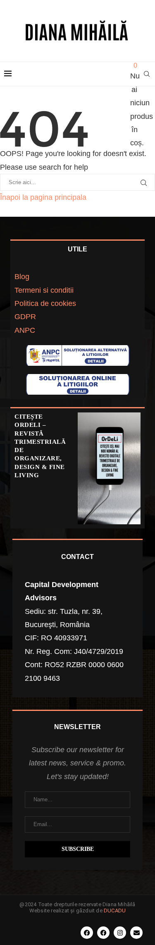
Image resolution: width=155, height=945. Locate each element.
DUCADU (115, 910)
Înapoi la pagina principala (43, 197)
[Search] (147, 74)
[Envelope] (136, 932)
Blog (21, 276)
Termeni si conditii (44, 290)
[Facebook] (87, 932)
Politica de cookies (45, 303)
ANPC (24, 330)
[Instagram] (120, 932)
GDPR (25, 317)
